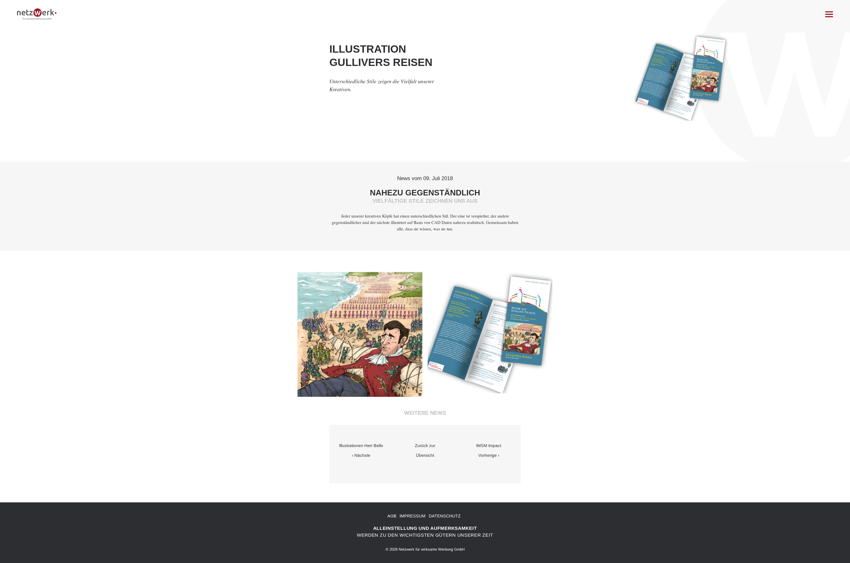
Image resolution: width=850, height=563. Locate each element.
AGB (391, 516)
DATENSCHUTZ (445, 516)
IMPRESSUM (412, 516)
